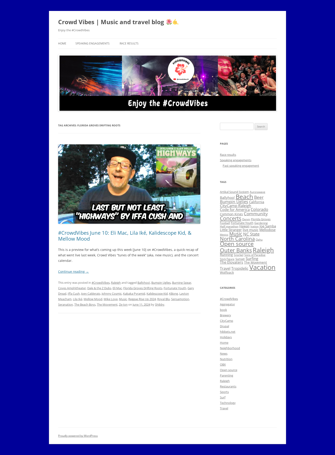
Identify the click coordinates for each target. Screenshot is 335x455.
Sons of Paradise (254, 255)
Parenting (226, 375)
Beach (244, 196)
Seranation (65, 304)
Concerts (230, 218)
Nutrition (226, 359)
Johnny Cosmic (112, 293)
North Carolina (237, 238)
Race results (129, 43)
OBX (223, 364)
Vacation (262, 267)
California (256, 202)
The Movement (107, 304)
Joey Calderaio (90, 293)
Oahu (259, 240)
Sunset (240, 259)
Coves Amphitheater (72, 288)
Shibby (159, 304)
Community (256, 214)
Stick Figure (227, 259)
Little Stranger (231, 229)
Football (225, 223)
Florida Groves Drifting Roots (142, 288)
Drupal (224, 326)
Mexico (224, 234)
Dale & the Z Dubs (99, 288)
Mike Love (111, 299)
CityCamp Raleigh (235, 205)
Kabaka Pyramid (134, 293)
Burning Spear (181, 283)
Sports (224, 392)
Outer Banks (236, 250)
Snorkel (238, 255)
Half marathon (229, 226)
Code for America (235, 209)
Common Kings (231, 214)
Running (226, 254)
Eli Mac (117, 288)
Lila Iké (77, 299)
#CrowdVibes (101, 283)
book (223, 310)
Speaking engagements (92, 43)
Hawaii (244, 226)
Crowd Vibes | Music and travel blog (112, 22)
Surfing (252, 258)
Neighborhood (230, 348)
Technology (228, 403)
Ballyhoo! (143, 283)
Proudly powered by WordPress (78, 436)
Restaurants (228, 386)
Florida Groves (261, 219)
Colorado (259, 209)
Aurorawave (257, 192)
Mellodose (267, 229)
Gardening (261, 223)
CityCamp (226, 321)
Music (123, 299)
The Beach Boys (84, 304)
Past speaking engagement (241, 166)
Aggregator (227, 304)
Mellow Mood (93, 299)
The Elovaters (231, 262)
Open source (237, 243)
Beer (259, 197)
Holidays (226, 337)
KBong (173, 293)
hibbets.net (227, 332)
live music (250, 229)
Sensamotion (180, 299)
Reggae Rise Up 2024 (142, 299)
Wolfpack (227, 272)
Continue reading (73, 271)
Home (62, 43)
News (223, 353)
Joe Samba (268, 226)
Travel (225, 268)
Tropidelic (239, 268)
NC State (251, 234)
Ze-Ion (123, 304)
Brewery (225, 315)
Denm (246, 219)
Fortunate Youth (175, 288)
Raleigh (116, 283)
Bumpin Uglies (161, 283)
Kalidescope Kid (157, 293)
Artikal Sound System (234, 192)
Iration (254, 226)
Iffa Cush (74, 293)
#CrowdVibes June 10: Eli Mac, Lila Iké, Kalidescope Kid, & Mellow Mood (124, 235)
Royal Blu (163, 299)
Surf (222, 397)
